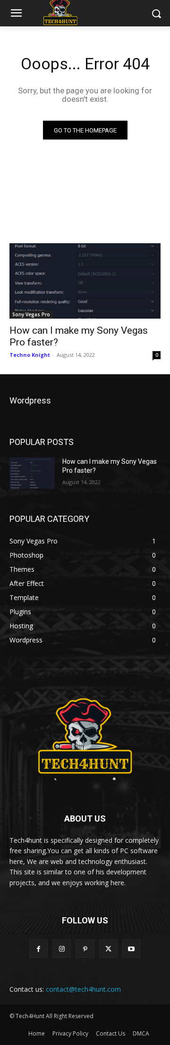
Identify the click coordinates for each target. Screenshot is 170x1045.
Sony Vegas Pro (31, 314)
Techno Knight (29, 354)
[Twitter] (108, 948)
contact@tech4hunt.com (83, 989)
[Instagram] (61, 948)
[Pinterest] (85, 948)
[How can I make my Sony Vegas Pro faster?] (85, 281)
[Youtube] (131, 948)
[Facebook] (38, 948)
